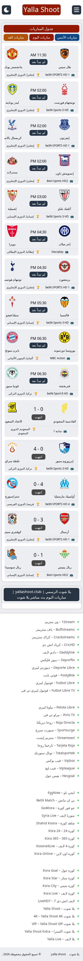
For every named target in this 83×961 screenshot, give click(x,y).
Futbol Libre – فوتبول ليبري (55, 683)
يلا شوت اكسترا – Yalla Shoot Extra (50, 931)
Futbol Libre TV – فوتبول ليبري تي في (48, 690)
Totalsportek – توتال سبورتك (54, 753)
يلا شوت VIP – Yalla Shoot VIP (53, 924)
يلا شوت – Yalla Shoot (59, 908)
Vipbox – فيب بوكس (60, 760)
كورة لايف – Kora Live (59, 893)
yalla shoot (58, 954)
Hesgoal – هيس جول (60, 776)
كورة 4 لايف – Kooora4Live (55, 846)
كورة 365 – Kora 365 (60, 838)
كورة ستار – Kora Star (59, 878)
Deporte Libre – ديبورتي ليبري (53, 667)
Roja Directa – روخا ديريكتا (56, 722)
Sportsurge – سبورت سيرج (55, 730)
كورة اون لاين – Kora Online (54, 853)
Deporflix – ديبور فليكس (57, 660)
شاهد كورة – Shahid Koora (55, 823)
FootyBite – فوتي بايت (59, 675)
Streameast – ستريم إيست (55, 737)
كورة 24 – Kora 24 (61, 830)
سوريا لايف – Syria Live (58, 815)
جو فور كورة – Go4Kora (58, 808)
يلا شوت (74, 954)
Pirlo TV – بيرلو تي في (59, 715)
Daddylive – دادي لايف (59, 652)
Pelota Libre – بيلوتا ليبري (57, 707)
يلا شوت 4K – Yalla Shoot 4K (54, 916)
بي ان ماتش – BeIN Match (55, 800)
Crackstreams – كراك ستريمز (53, 637)
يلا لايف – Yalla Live (61, 939)
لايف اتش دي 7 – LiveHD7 (56, 901)
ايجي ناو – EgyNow (61, 792)
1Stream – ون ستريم (60, 622)
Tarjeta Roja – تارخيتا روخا (56, 745)
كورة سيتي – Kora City (59, 885)
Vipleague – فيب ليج (60, 768)
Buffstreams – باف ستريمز (55, 629)
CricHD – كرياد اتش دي (58, 644)
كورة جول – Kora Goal (59, 870)
